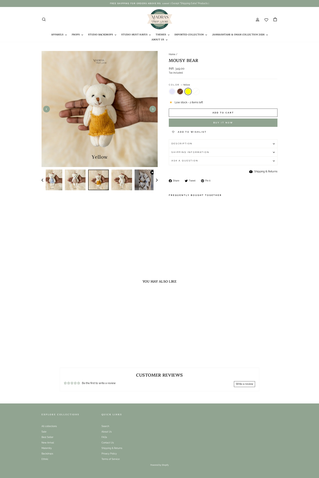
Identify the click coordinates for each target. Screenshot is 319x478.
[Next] (152, 109)
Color (179, 85)
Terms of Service (111, 459)
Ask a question (184, 160)
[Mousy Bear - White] (184, 248)
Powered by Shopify (159, 465)
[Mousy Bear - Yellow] (180, 248)
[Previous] (46, 109)
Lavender (172, 91)
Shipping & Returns (265, 171)
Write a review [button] (244, 384)
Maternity (47, 448)
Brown (180, 91)
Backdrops (47, 453)
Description (181, 143)
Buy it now (223, 122)
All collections (49, 426)
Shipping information (190, 152)
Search (105, 426)
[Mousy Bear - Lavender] (171, 248)
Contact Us (108, 442)
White (196, 91)
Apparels (57, 34)
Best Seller (47, 437)
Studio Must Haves (134, 34)
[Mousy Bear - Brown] (175, 248)
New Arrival (48, 442)
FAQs (104, 437)
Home (172, 54)
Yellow (188, 91)
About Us (158, 39)
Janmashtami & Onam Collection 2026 (238, 34)
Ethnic (45, 459)
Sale (44, 431)
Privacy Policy (109, 453)
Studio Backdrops (101, 34)
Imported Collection (189, 34)
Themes (161, 34)
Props (76, 34)
